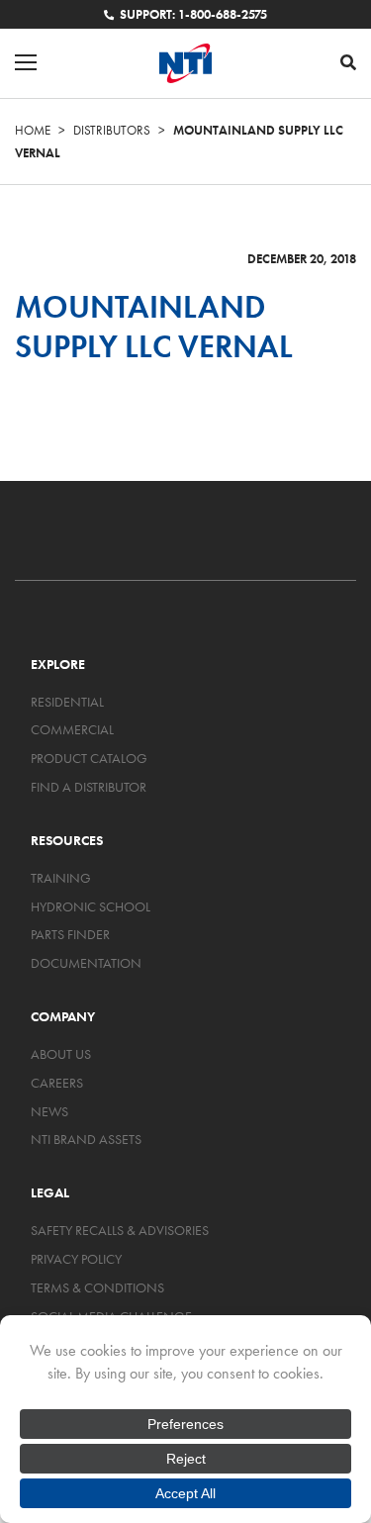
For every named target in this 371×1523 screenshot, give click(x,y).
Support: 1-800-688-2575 (193, 14)
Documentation (86, 963)
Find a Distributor (88, 787)
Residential (67, 702)
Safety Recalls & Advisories (120, 1230)
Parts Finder (70, 934)
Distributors (111, 130)
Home (32, 130)
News (49, 1111)
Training (61, 878)
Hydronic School (90, 906)
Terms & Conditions (97, 1287)
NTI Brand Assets (86, 1139)
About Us (61, 1054)
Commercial (72, 729)
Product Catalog (89, 758)
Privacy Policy (76, 1259)
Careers (57, 1083)
